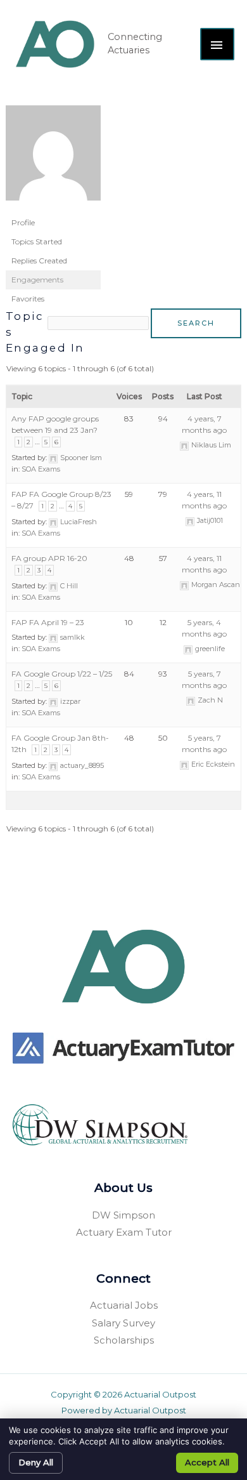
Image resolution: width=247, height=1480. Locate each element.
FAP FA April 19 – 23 (47, 622)
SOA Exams (41, 469)
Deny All (35, 1462)
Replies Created (39, 260)
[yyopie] (53, 158)
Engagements (37, 279)
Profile (23, 222)
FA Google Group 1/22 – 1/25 (61, 673)
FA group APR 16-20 (49, 558)
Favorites (27, 298)
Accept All (207, 1462)
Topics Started (36, 241)
